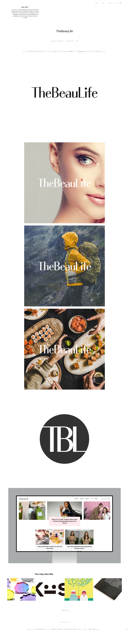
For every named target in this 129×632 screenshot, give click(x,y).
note (115, 3)
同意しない (96, 629)
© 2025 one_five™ (64, 622)
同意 (90, 629)
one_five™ (25, 7)
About (103, 3)
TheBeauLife (81, 51)
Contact (110, 3)
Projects (97, 3)
